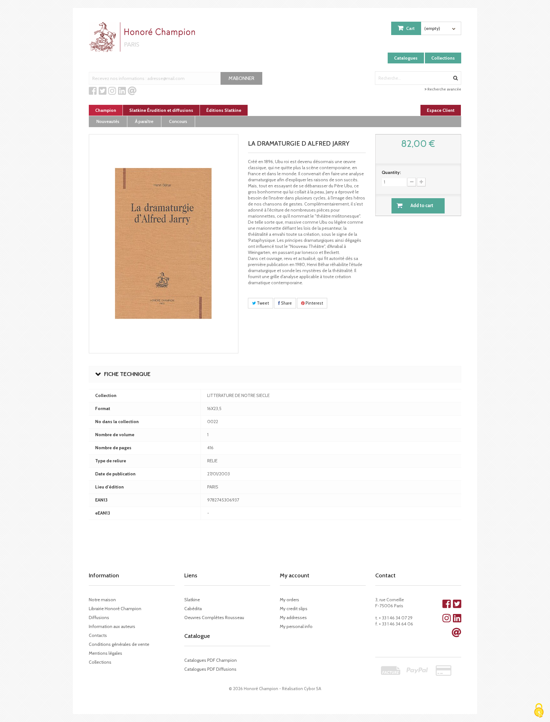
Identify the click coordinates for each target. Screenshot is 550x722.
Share (286, 303)
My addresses (293, 617)
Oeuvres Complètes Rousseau (214, 617)
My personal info (296, 626)
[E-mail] (132, 91)
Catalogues (406, 58)
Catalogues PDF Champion (210, 660)
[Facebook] (93, 91)
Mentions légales (105, 653)
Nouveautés (107, 121)
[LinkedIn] (122, 91)
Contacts (98, 635)
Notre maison (102, 600)
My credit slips (293, 608)
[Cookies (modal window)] (539, 711)
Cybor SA (312, 688)
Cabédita (193, 608)
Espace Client (441, 110)
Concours (178, 121)
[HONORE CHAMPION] (143, 37)
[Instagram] (112, 91)
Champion (105, 110)
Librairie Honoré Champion (115, 608)
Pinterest (314, 303)
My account (294, 575)
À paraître (144, 121)
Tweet (262, 303)
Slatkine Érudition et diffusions (161, 110)
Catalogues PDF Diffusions (210, 669)
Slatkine (192, 600)
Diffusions (99, 617)
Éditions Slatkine (223, 110)
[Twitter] (103, 91)
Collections (443, 58)
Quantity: (391, 172)
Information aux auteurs (112, 626)
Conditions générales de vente (119, 644)
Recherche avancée (444, 89)
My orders (289, 600)
